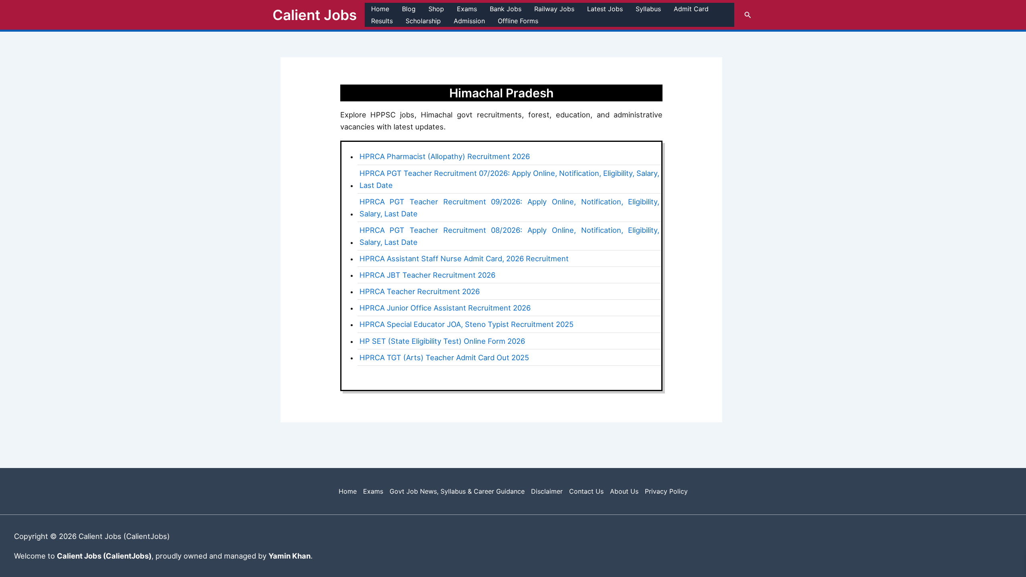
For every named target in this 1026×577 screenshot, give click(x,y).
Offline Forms (518, 21)
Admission (469, 21)
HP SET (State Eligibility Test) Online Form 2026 (442, 341)
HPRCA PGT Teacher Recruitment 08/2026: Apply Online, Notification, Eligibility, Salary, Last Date (510, 236)
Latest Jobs (605, 9)
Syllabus (648, 9)
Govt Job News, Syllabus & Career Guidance (457, 491)
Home (380, 9)
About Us (624, 491)
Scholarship (423, 21)
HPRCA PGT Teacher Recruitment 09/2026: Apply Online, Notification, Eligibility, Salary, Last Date (510, 207)
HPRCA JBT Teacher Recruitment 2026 (427, 274)
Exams (467, 9)
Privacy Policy (666, 491)
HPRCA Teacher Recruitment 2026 (420, 291)
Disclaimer (547, 491)
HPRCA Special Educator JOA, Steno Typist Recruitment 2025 (467, 324)
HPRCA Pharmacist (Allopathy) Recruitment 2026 (445, 156)
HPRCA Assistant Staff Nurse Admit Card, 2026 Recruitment (464, 258)
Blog (409, 9)
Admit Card (691, 9)
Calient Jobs (315, 14)
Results (382, 21)
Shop (436, 9)
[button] (747, 15)
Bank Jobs (505, 9)
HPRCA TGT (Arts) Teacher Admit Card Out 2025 (444, 357)
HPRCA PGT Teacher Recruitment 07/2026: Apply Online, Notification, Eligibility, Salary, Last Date (510, 179)
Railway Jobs (554, 9)
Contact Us (586, 491)
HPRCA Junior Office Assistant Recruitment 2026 (445, 307)
